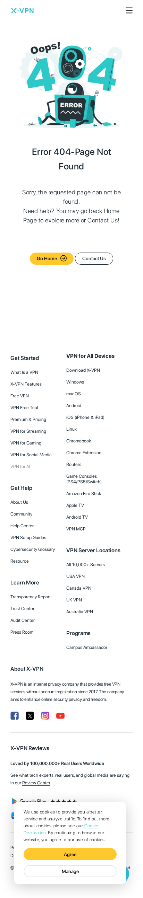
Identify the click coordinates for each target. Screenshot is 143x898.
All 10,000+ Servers (85, 564)
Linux (71, 429)
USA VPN (75, 576)
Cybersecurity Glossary (32, 549)
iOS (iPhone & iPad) (85, 417)
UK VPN (74, 599)
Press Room (21, 632)
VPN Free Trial (24, 407)
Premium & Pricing (28, 419)
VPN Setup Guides (28, 537)
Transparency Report (30, 596)
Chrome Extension (83, 452)
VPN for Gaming (25, 443)
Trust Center (22, 608)
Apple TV (75, 505)
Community (21, 514)
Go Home (47, 258)
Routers (73, 464)
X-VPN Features (26, 384)
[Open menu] (129, 10)
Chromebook (78, 440)
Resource (19, 561)
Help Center (22, 525)
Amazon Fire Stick (83, 493)
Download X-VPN (83, 370)
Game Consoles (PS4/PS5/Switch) (84, 479)
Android (73, 405)
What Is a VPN (24, 372)
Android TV (77, 517)
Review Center (36, 782)
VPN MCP (76, 528)
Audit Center (22, 620)
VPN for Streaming (28, 431)
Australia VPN (79, 611)
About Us (19, 502)
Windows (75, 382)
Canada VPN (78, 588)
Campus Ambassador (86, 647)
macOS (73, 393)
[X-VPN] (22, 11)
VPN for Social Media (31, 454)
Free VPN (19, 395)
